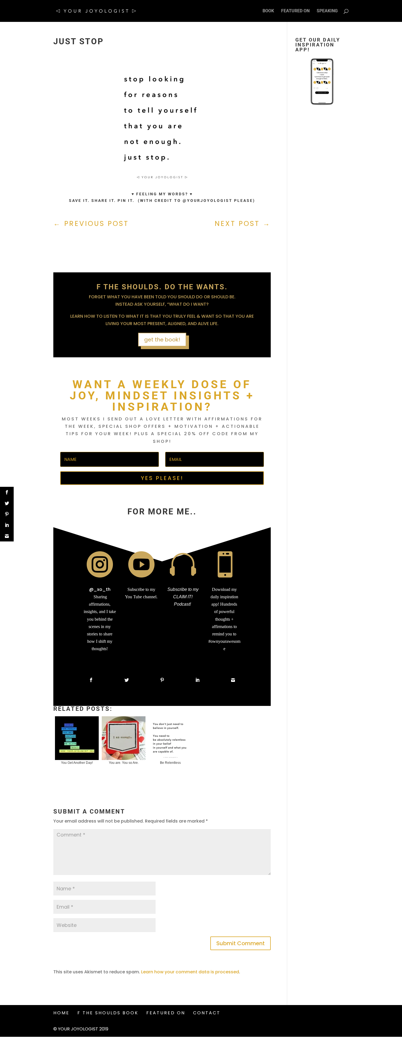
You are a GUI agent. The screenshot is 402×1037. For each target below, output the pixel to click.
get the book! (162, 339)
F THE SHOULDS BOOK (107, 1013)
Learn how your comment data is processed (190, 972)
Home (61, 1013)
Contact (206, 1013)
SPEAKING (327, 11)
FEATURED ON (295, 11)
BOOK (268, 11)
